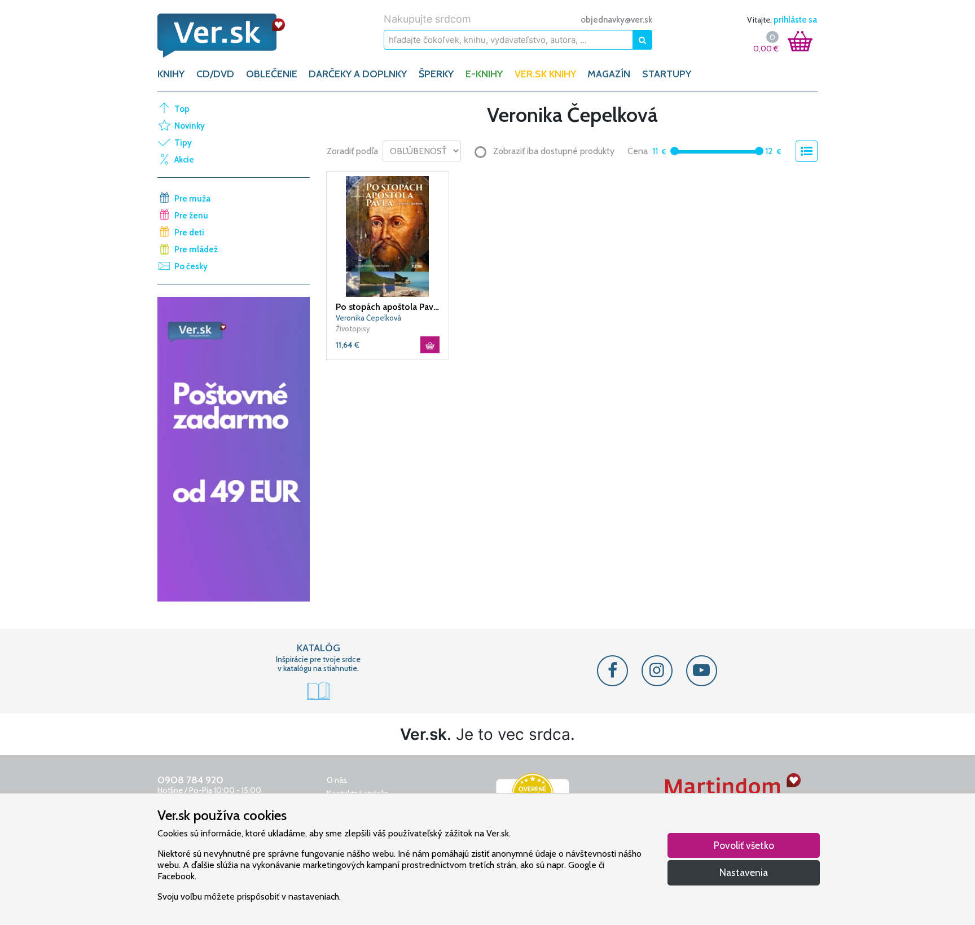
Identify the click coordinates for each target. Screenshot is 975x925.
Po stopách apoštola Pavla (388, 306)
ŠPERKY (436, 74)
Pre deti (189, 232)
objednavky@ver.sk (616, 20)
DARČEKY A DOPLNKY (358, 74)
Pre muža (192, 199)
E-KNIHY (484, 74)
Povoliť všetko (744, 845)
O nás (337, 780)
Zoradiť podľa (352, 151)
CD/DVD (215, 74)
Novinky (189, 126)
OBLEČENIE (271, 74)
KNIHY (171, 74)
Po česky (191, 266)
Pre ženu (191, 216)
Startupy (666, 74)
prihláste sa (795, 20)
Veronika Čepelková (368, 317)
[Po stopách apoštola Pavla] (388, 235)
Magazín (608, 74)
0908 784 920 (190, 780)
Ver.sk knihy (545, 74)
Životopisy (353, 328)
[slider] (674, 151)
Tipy (183, 143)
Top (182, 109)
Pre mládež (196, 249)
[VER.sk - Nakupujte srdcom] (233, 36)
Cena (637, 151)
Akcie (184, 160)
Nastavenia (743, 872)
